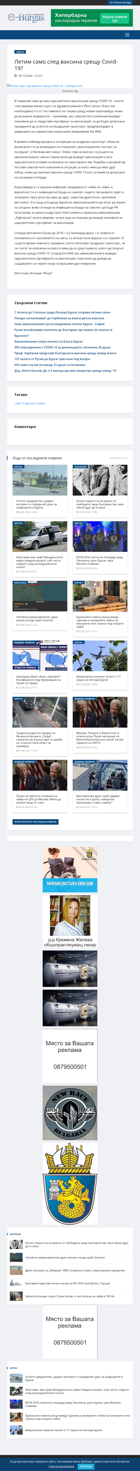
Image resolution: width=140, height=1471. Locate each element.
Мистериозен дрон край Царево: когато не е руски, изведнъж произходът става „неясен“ (98, 799)
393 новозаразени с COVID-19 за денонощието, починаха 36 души (62, 347)
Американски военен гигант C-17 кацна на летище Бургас (98, 678)
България (80, 466)
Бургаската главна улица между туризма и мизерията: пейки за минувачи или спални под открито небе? (100, 622)
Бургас (18, 466)
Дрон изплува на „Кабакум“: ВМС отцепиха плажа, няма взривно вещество (75, 1270)
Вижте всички (118, 458)
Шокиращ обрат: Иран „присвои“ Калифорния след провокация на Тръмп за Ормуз (38, 680)
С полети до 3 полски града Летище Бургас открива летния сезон (62, 312)
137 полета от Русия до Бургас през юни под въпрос (52, 359)
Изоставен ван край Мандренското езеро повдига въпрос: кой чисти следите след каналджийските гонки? (39, 562)
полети (40, 403)
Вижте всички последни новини (36, 821)
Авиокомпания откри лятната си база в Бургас (48, 341)
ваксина (30, 403)
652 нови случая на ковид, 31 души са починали (49, 365)
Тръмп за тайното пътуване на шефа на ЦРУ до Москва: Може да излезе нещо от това (38, 799)
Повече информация (61, 1466)
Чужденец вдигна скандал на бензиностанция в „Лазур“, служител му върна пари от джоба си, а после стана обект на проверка (39, 739)
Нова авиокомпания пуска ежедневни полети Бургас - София (59, 324)
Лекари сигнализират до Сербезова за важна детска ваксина (59, 318)
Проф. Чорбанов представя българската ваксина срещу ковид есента (65, 353)
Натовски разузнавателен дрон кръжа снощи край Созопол (37, 618)
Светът (20, 52)
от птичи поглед (120, 2)
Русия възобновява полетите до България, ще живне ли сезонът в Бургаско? (63, 333)
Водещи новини (24, 642)
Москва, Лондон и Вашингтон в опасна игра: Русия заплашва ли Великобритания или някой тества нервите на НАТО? (99, 738)
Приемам (86, 1466)
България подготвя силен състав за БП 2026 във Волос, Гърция (67, 1283)
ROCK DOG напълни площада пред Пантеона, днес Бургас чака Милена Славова (99, 560)
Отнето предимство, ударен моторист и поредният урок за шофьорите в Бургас (36, 504)
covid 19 (19, 403)
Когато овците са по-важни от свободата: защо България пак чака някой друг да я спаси (100, 504)
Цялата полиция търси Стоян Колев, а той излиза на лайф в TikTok (69, 1296)
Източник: (21, 273)
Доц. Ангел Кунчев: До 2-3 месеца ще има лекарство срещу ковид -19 (65, 371)
